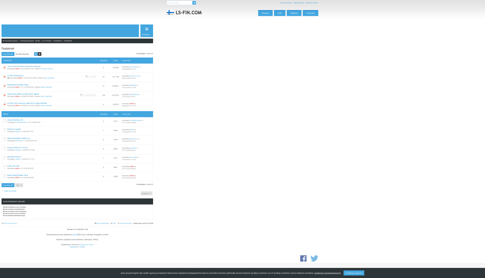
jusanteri (133, 148)
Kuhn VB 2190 (13, 166)
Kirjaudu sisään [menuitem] (311, 3)
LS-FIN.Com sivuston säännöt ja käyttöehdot (27, 103)
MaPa (132, 129)
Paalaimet (8, 48)
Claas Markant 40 (15, 120)
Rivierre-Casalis (14, 129)
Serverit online (286, 3)
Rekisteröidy (299, 3)
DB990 (17, 131)
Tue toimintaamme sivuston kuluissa (23, 66)
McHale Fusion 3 (14, 157)
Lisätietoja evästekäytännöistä (327, 273)
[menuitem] (124, 223)
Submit (194, 3)
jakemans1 (19, 141)
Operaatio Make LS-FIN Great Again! (23, 94)
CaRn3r (17, 159)
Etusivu (265, 13)
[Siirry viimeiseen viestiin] (139, 67)
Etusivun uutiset (47, 68)
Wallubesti (134, 94)
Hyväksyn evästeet (353, 273)
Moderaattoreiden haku (18, 85)
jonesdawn (134, 67)
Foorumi (310, 13)
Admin (17, 68)
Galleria (294, 13)
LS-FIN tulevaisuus (15, 75)
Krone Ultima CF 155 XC (17, 147)
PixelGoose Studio (86, 244)
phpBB (75, 234)
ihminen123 (134, 76)
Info (280, 13)
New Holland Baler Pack (17, 175)
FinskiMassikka (21, 122)
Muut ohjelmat (48, 78)
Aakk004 (133, 85)
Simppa (18, 150)
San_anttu (133, 157)
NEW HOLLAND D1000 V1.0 (18, 138)
